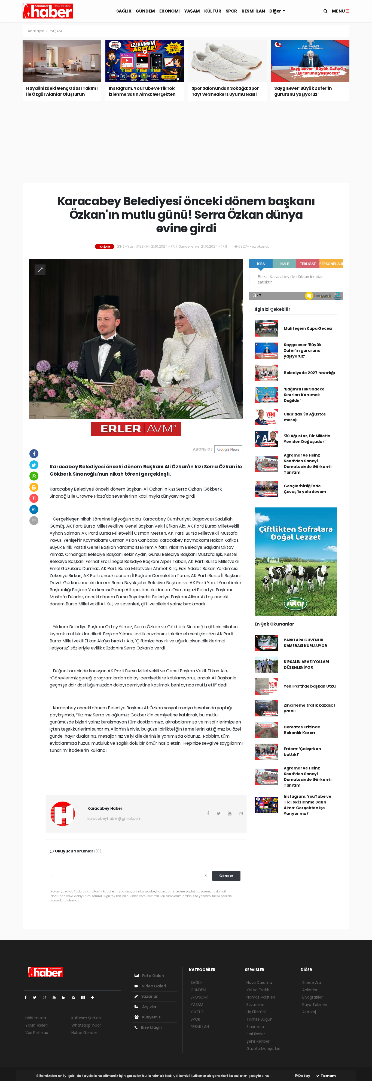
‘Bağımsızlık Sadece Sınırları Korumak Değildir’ (304, 394)
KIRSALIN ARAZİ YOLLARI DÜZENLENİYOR (306, 664)
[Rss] (75, 997)
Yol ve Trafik (257, 990)
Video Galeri (153, 986)
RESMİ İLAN (253, 11)
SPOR (231, 11)
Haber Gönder (84, 1032)
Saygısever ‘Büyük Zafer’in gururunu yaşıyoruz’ (303, 350)
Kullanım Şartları (86, 1018)
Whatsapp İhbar (86, 1025)
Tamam (328, 1075)
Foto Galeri (152, 975)
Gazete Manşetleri (263, 1048)
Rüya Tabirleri (314, 1004)
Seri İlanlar (255, 1034)
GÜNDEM (145, 11)
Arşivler (149, 1006)
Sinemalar (255, 1026)
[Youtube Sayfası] (56, 997)
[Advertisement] (186, 142)
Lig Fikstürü (256, 1012)
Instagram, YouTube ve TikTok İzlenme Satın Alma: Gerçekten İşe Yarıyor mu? (307, 805)
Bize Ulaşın (151, 1027)
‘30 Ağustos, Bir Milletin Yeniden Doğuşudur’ (307, 438)
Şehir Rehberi (258, 1041)
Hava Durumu (259, 982)
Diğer (275, 11)
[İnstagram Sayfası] (47, 997)
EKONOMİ (169, 11)
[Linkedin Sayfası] (66, 997)
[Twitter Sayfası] (37, 997)
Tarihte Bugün (259, 1019)
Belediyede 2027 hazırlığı (309, 372)
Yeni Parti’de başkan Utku (310, 686)
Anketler (309, 990)
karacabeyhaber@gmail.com (114, 818)
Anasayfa (36, 30)
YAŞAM (192, 11)
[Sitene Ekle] (95, 997)
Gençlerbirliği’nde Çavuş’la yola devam (305, 488)
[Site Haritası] (85, 997)
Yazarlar (149, 996)
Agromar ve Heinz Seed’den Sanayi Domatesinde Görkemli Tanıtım (307, 463)
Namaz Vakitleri (260, 997)
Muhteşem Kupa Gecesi (308, 328)
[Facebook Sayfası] (28, 997)
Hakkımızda (35, 1018)
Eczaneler (255, 1004)
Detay (304, 1075)
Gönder (226, 875)
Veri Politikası (36, 1032)
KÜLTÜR (212, 11)
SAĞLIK (124, 11)
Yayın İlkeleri (36, 1025)
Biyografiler (312, 997)
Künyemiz (151, 1017)
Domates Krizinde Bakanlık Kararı (302, 729)
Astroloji (309, 1012)
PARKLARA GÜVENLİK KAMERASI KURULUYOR (305, 642)
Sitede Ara (311, 982)
